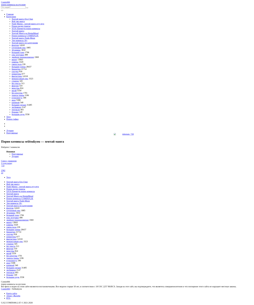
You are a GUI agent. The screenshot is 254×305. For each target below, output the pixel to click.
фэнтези (15, 45)
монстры (16, 88)
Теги (8, 117)
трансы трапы (18, 95)
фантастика (17, 76)
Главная (9, 14)
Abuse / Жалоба (13, 296)
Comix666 (5, 289)
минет (14, 59)
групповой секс (19, 48)
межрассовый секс (20, 79)
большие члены (19, 67)
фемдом (15, 86)
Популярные (12, 133)
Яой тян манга (18, 21)
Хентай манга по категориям (25, 43)
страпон (15, 81)
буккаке (15, 112)
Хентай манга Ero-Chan (22, 19)
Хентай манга (18, 31)
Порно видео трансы (21, 26)
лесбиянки (16, 107)
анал (14, 100)
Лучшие (10, 130)
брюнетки (16, 69)
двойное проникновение (23, 57)
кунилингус (17, 98)
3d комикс (16, 50)
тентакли (16, 110)
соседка (15, 71)
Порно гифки (12, 119)
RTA (8, 298)
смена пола (17, 64)
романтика (16, 74)
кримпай (16, 102)
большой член (18, 52)
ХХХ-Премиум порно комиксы (26, 28)
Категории (11, 17)
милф (14, 90)
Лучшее (15, 156)
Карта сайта (11, 293)
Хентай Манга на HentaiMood (25, 33)
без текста (16, 83)
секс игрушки (18, 55)
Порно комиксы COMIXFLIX (25, 36)
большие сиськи (19, 105)
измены (15, 62)
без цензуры (17, 93)
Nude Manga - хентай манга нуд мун (28, 24)
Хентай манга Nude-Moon (23, 38)
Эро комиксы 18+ (20, 40)
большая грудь (18, 114)
